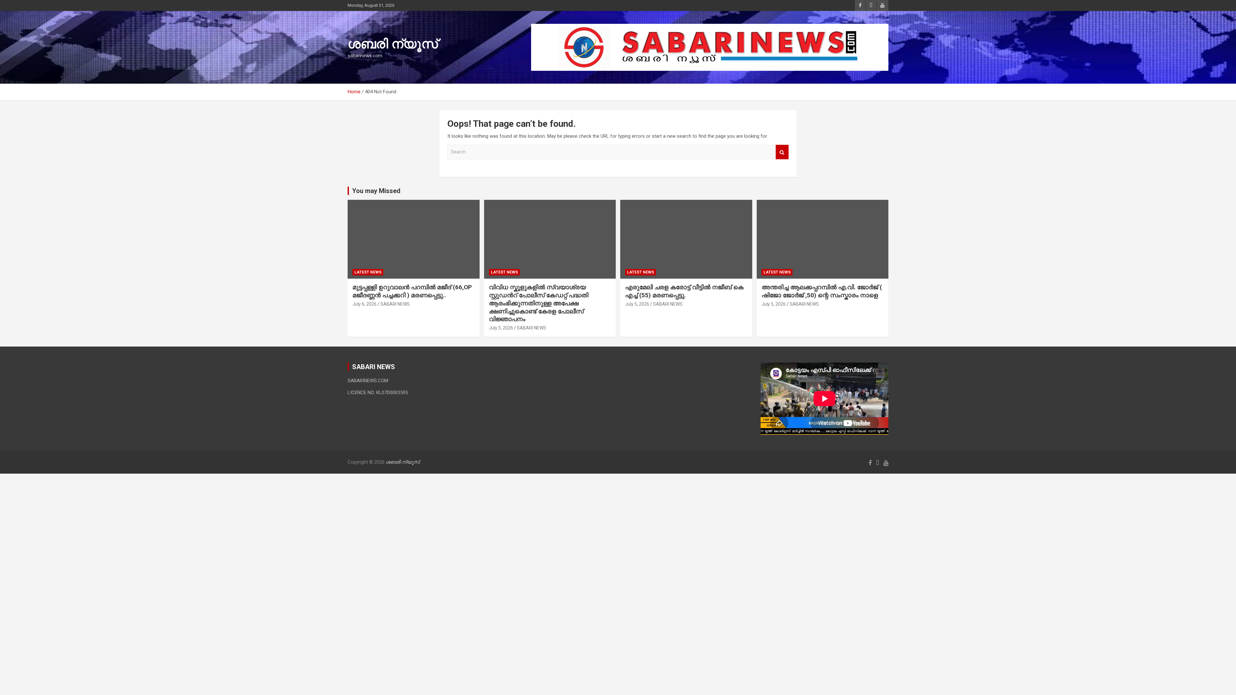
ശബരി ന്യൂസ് (393, 43)
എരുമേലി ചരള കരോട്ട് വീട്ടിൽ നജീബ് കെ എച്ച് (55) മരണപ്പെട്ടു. (684, 291)
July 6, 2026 (364, 304)
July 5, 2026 (501, 327)
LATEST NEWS (367, 272)
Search (782, 152)
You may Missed (376, 191)
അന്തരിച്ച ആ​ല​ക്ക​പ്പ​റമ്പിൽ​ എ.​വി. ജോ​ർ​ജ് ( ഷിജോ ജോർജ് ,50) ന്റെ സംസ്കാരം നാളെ (822, 291)
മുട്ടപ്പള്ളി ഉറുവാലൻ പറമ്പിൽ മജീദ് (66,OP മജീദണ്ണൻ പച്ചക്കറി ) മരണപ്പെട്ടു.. (412, 291)
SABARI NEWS (395, 304)
